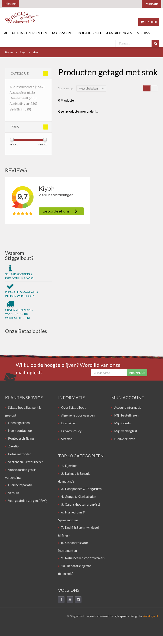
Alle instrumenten (29, 33)
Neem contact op (20, 430)
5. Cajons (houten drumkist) (80, 504)
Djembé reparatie (20, 485)
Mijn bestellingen (126, 415)
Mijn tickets (122, 423)
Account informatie (127, 407)
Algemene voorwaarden (78, 415)
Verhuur (13, 493)
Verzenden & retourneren (26, 462)
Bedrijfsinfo (20, 109)
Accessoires (62, 33)
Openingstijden (19, 423)
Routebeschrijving (21, 438)
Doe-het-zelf (90, 33)
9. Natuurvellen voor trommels (83, 558)
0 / (151, 22)
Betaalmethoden (19, 454)
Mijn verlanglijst (125, 431)
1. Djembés (69, 466)
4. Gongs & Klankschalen (78, 496)
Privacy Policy (71, 431)
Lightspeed (120, 616)
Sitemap (66, 439)
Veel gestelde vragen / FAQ (27, 500)
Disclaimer (68, 423)
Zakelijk (13, 446)
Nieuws (143, 33)
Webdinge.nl (150, 616)
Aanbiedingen (119, 33)
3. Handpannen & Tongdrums (81, 489)
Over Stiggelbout (73, 407)
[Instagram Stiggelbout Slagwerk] (78, 599)
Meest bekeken (88, 88)
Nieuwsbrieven (124, 439)
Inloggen (11, 3)
